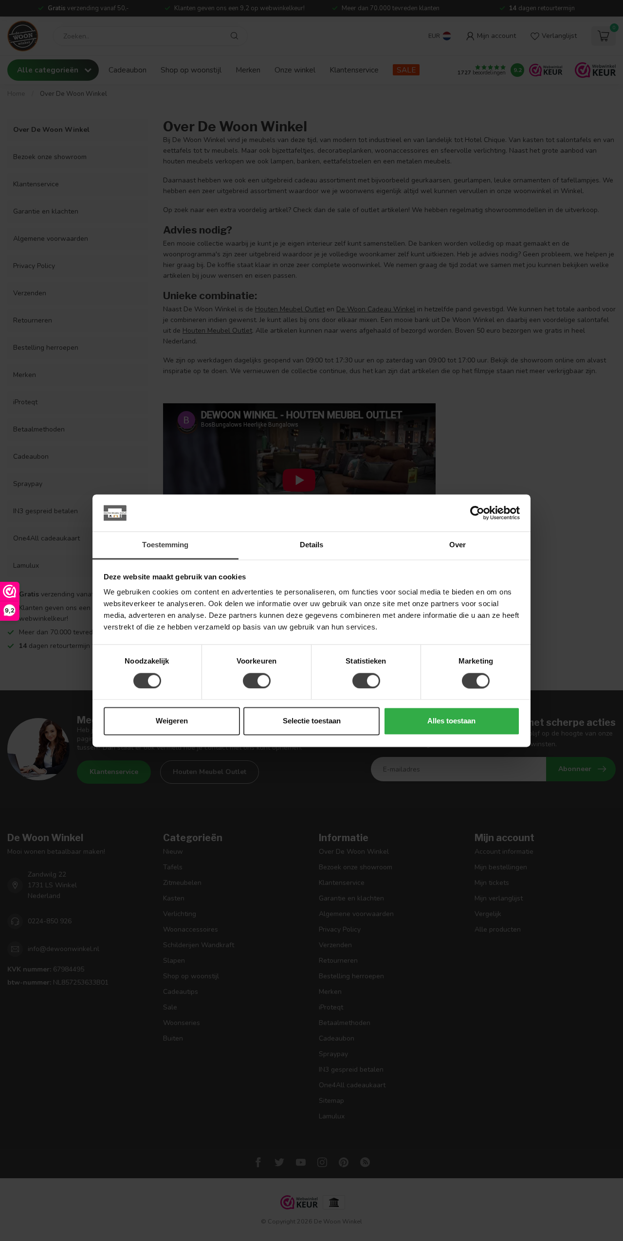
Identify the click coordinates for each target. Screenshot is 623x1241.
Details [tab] (312, 545)
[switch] (257, 680)
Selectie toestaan (312, 721)
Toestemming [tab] (165, 545)
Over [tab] (457, 545)
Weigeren (172, 721)
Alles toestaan (451, 721)
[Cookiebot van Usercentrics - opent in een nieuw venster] (477, 512)
